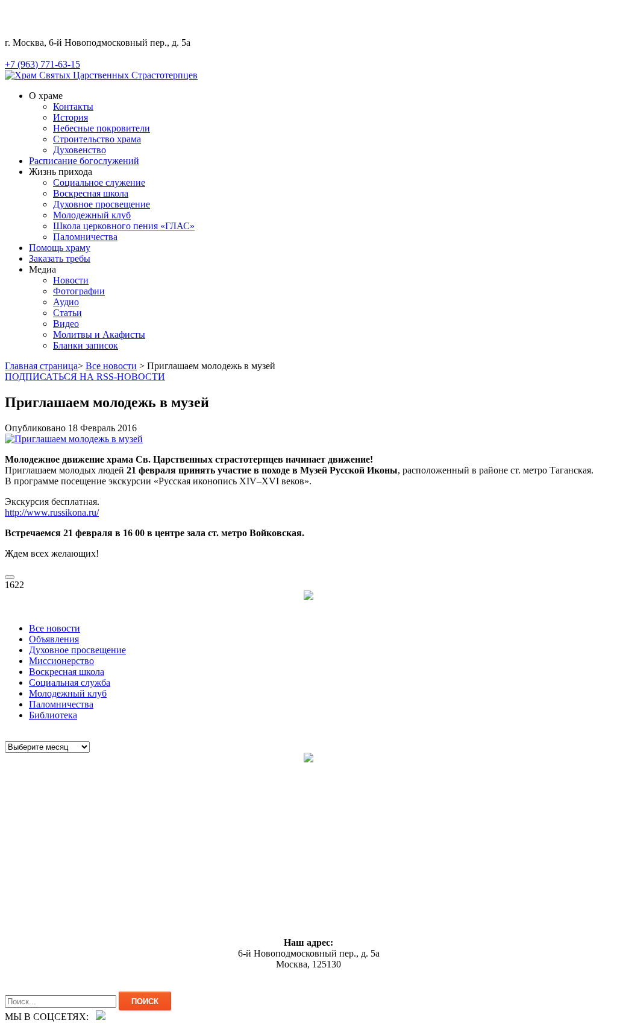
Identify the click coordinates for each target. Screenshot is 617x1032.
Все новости (111, 366)
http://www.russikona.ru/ (52, 512)
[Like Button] (9, 577)
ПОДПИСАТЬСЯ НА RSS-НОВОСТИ (85, 377)
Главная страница (41, 366)
